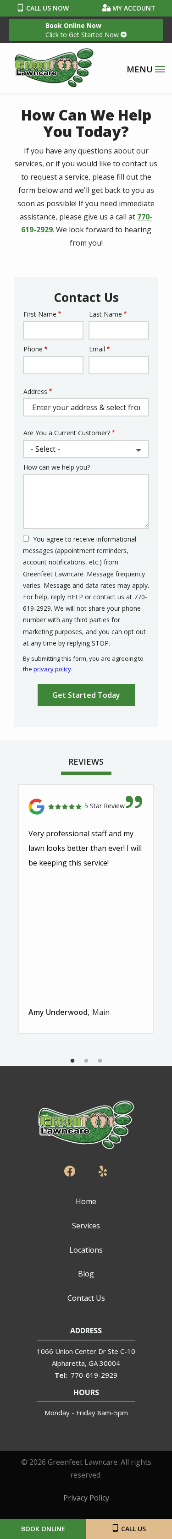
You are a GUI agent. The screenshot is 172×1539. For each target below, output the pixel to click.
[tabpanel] (86, 909)
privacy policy (52, 669)
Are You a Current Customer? (66, 432)
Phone (33, 349)
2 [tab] (86, 1061)
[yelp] (102, 1170)
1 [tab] (72, 1061)
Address (35, 391)
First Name (39, 314)
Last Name (105, 314)
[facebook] (69, 1170)
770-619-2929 (94, 1375)
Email (97, 349)
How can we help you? (56, 467)
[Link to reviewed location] (86, 807)
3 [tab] (100, 1061)
